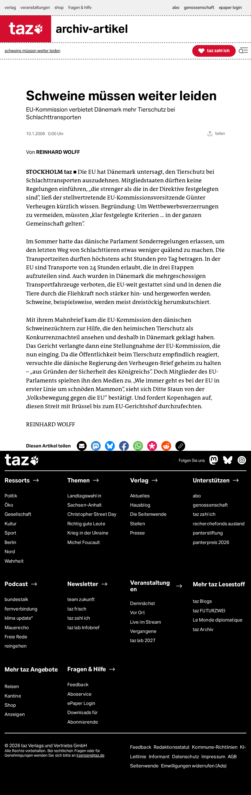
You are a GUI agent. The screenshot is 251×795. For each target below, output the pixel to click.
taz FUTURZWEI (209, 611)
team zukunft (81, 599)
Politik (11, 496)
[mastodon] (214, 463)
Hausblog (140, 505)
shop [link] (59, 7)
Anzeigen (15, 714)
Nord (10, 551)
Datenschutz (186, 756)
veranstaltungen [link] (35, 7)
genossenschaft (210, 505)
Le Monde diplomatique (217, 620)
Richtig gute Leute (86, 524)
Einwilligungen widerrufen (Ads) (194, 766)
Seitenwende (144, 766)
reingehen (16, 646)
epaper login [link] (230, 7)
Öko (9, 505)
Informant (159, 756)
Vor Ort (137, 612)
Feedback (77, 684)
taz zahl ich (204, 514)
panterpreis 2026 (211, 542)
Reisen (12, 686)
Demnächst (142, 603)
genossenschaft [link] (199, 7)
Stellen (137, 524)
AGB (232, 756)
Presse (137, 533)
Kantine (13, 696)
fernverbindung (21, 609)
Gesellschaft (18, 514)
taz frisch (76, 609)
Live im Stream (145, 622)
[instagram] (241, 463)
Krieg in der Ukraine (87, 533)
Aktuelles (140, 496)
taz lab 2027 (142, 640)
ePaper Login (81, 703)
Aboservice (79, 694)
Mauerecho (17, 627)
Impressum (213, 756)
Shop (10, 705)
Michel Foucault (83, 542)
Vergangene (143, 631)
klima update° (19, 618)
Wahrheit (14, 561)
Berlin (11, 542)
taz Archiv (203, 629)
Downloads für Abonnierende (82, 717)
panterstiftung (208, 533)
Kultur (11, 524)
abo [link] (175, 7)
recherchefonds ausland (219, 524)
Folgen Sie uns (192, 460)
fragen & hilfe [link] (80, 7)
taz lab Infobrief (83, 627)
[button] (243, 51)
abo (197, 496)
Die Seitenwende (148, 514)
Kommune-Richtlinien (215, 747)
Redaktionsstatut (172, 747)
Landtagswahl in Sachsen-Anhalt (84, 500)
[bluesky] (227, 463)
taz (22, 460)
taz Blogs (202, 601)
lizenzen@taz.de (90, 755)
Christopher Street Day (91, 514)
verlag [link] (10, 7)
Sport (10, 533)
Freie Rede (16, 637)
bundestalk (16, 599)
